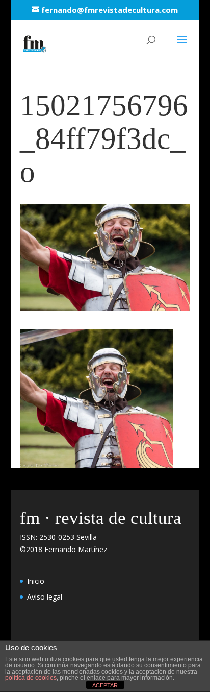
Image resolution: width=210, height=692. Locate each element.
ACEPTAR (105, 685)
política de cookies (31, 677)
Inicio (35, 581)
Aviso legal (44, 597)
